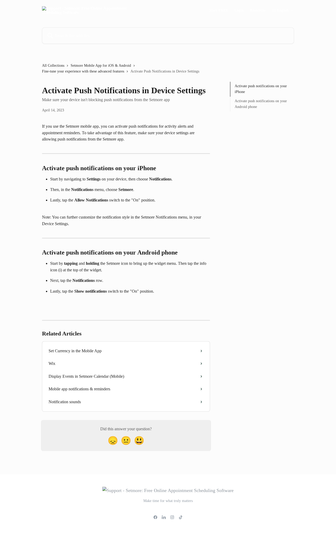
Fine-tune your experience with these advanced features (83, 71)
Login (239, 10)
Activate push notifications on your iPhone (261, 89)
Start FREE (218, 10)
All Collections (53, 66)
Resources (257, 10)
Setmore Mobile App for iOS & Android (101, 66)
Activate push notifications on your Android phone (261, 104)
